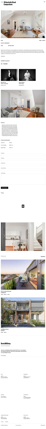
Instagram (6, 421)
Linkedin (2, 421)
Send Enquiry (4, 187)
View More (43, 256)
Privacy (17, 425)
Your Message (3, 173)
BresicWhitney (6, 344)
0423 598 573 (21, 85)
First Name (2, 153)
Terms (20, 425)
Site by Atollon (43, 425)
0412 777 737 (3, 85)
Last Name (2, 158)
